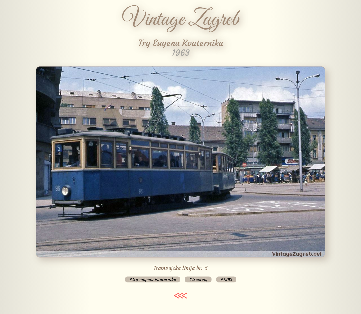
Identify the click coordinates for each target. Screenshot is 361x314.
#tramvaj (198, 279)
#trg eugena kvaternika (152, 279)
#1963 (226, 279)
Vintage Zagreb (180, 20)
